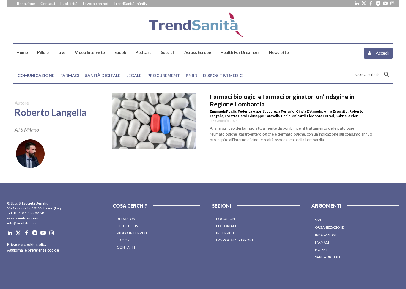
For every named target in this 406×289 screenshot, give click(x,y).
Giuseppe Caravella (264, 116)
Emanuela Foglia (223, 111)
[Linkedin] (356, 3)
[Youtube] (385, 3)
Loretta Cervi (236, 116)
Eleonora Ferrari (320, 116)
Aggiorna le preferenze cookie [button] (33, 250)
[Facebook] (370, 3)
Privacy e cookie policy (27, 244)
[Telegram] (378, 3)
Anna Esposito (336, 111)
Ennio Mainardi (293, 116)
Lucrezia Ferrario (281, 111)
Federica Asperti (251, 111)
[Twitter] (363, 3)
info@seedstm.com (23, 223)
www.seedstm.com (22, 218)
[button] (374, 74)
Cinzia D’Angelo (309, 111)
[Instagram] (392, 3)
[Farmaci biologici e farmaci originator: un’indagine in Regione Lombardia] (154, 121)
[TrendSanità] (203, 25)
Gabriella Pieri (347, 116)
